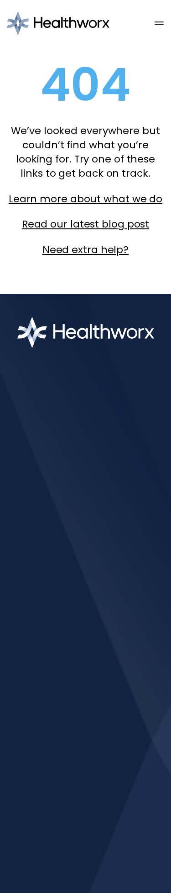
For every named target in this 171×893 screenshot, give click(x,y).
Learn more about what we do (85, 199)
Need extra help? (85, 250)
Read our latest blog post (86, 224)
